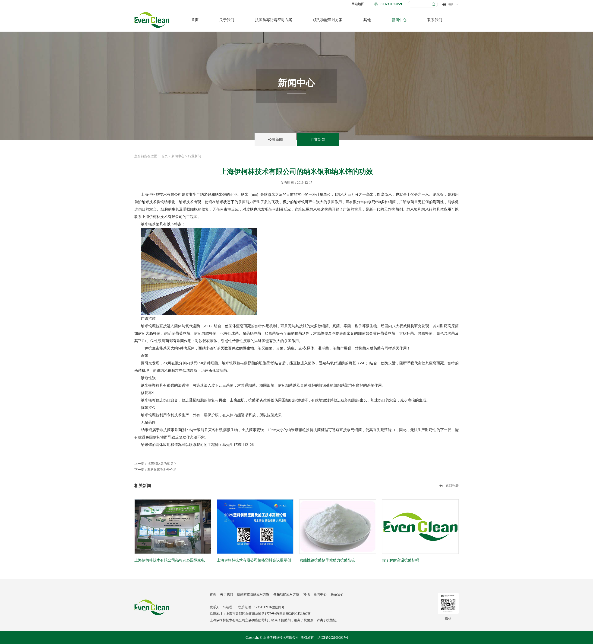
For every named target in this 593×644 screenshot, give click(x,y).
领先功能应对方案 (328, 20)
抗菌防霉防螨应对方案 (273, 20)
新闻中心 (399, 20)
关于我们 (226, 20)
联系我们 (434, 20)
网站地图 (357, 4)
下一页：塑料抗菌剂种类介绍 (155, 469)
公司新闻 (275, 139)
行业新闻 (317, 139)
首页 (195, 20)
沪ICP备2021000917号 (332, 637)
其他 (367, 20)
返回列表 (452, 485)
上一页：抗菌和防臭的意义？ (155, 463)
